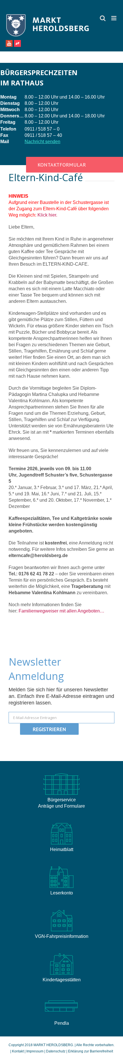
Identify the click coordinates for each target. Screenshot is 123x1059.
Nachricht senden (42, 141)
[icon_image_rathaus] (61, 773)
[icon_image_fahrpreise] (61, 909)
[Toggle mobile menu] (114, 18)
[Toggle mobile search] (103, 18)
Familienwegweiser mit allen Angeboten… (61, 610)
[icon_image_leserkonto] (61, 866)
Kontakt (18, 1051)
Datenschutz (56, 1051)
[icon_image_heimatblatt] (61, 822)
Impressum (34, 1051)
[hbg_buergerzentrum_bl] (61, 996)
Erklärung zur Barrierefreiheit (90, 1051)
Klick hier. (47, 215)
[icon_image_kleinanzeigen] (61, 953)
